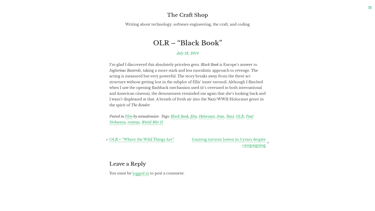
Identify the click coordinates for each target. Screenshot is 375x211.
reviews (134, 122)
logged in (140, 173)
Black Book (179, 116)
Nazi (230, 116)
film (193, 116)
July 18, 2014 (188, 53)
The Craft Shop (187, 15)
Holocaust (207, 116)
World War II (152, 122)
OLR (240, 116)
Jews (220, 116)
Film (128, 116)
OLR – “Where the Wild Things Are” (141, 139)
